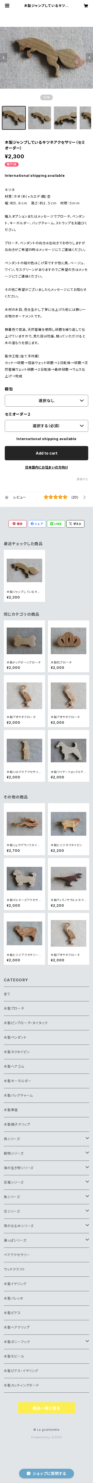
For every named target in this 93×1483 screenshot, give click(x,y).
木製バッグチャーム (18, 1095)
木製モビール (14, 1356)
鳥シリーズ (12, 1139)
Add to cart (46, 453)
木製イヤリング (15, 1284)
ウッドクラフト (14, 1269)
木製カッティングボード (21, 1385)
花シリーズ (12, 1211)
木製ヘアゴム (14, 1066)
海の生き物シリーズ (18, 1168)
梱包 (9, 389)
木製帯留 (11, 1110)
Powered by (41, 1437)
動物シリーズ (14, 1153)
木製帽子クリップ (17, 1124)
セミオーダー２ (18, 414)
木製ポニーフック (17, 1342)
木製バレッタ (13, 1298)
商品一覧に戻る (46, 1408)
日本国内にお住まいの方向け (46, 467)
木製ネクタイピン (17, 1052)
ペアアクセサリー (17, 1255)
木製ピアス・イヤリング (21, 1371)
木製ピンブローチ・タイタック (26, 1023)
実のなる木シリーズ (19, 1226)
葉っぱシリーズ (15, 1240)
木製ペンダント (15, 1037)
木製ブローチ (14, 1008)
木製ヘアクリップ (17, 1327)
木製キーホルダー (17, 1081)
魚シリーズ (12, 1197)
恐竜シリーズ (14, 1182)
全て (7, 994)
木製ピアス (12, 1313)
